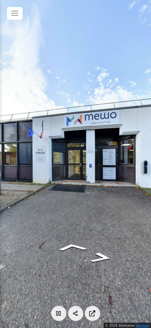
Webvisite (142, 325)
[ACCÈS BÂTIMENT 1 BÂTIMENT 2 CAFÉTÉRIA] (75, 164)
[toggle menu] (14, 13)
